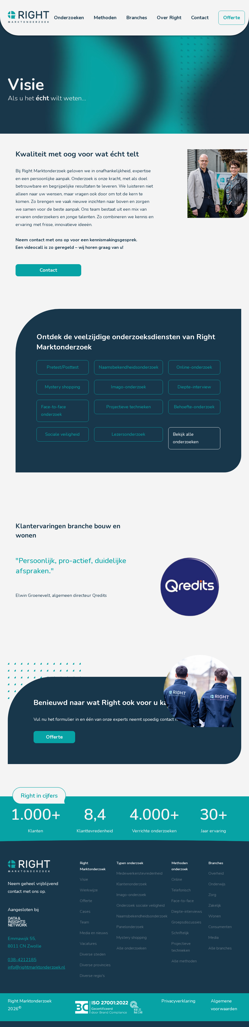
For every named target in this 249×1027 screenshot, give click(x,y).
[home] (28, 18)
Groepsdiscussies (186, 922)
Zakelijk (214, 905)
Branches (215, 863)
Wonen (214, 916)
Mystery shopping (131, 937)
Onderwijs (216, 884)
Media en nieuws (94, 933)
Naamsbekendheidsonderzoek (142, 916)
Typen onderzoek (129, 863)
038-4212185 (22, 960)
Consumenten (220, 927)
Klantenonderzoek (131, 884)
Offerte (231, 17)
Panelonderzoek (130, 927)
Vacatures (88, 943)
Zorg (212, 894)
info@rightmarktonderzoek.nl (36, 967)
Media (213, 937)
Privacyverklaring (178, 1001)
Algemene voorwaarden (224, 1005)
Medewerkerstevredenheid (139, 873)
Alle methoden (184, 961)
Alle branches (220, 948)
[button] (69, 17)
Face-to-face (182, 901)
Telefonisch (181, 890)
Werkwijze (89, 890)
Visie (84, 879)
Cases (85, 911)
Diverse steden (93, 954)
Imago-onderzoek (131, 894)
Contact (200, 17)
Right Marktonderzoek (93, 866)
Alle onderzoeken (131, 948)
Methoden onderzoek (179, 866)
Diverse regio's (92, 975)
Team (84, 922)
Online (176, 879)
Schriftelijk (180, 933)
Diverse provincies (95, 965)
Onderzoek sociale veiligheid (140, 905)
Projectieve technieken (181, 947)
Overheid (216, 873)
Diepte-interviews (186, 911)
